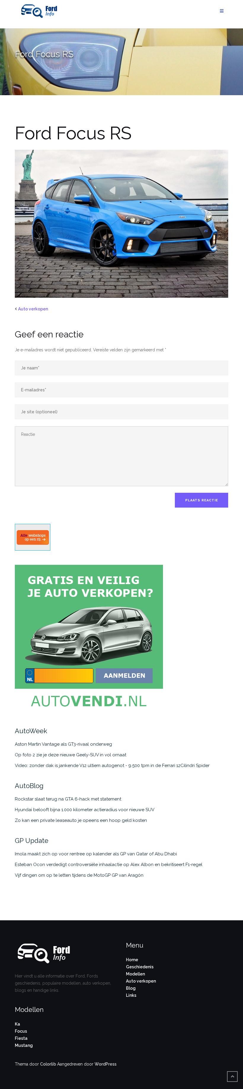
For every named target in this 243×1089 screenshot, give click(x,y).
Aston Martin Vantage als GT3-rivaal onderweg (63, 744)
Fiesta (21, 1038)
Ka (17, 1024)
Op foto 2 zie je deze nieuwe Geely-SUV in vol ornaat (70, 754)
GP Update (31, 840)
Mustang (24, 1045)
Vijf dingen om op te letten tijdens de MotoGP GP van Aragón (79, 875)
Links (131, 995)
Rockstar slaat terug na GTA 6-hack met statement (68, 799)
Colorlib (48, 1064)
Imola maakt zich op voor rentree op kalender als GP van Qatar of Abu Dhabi (96, 854)
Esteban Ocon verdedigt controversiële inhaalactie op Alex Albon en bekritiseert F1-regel (108, 864)
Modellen (135, 974)
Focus (21, 1031)
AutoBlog (29, 786)
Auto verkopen (33, 309)
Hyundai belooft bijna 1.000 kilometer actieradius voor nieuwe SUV (84, 809)
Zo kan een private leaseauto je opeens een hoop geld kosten (81, 820)
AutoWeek (31, 731)
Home (132, 959)
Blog (131, 988)
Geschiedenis (140, 966)
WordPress (105, 1064)
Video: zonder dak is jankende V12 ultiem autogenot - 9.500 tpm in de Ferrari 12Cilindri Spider (112, 765)
